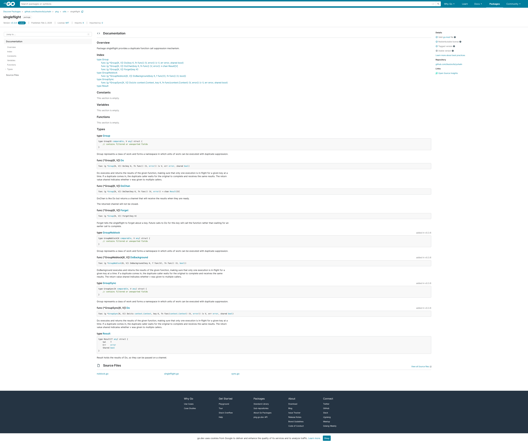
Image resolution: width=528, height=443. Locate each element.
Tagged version (445, 46)
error (151, 166)
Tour (221, 408)
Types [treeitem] (10, 69)
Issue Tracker (294, 412)
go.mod (446, 37)
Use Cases (188, 404)
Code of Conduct (296, 426)
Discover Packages (12, 11)
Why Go (448, 3)
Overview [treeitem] (11, 47)
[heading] (11, 4)
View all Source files (420, 366)
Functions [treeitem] (11, 65)
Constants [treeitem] (11, 56)
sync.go (235, 373)
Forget (124, 210)
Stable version (445, 51)
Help (221, 417)
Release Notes (294, 417)
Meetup (326, 421)
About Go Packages (262, 412)
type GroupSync (105, 79)
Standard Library (261, 404)
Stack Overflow (226, 412)
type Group (103, 59)
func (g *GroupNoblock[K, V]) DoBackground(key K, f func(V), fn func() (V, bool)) (143, 76)
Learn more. (314, 438)
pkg (57, 11)
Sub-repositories (261, 408)
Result (173, 191)
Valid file (446, 37)
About (291, 398)
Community (512, 3)
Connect (328, 398)
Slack (325, 412)
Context (147, 314)
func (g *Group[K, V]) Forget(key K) (119, 69)
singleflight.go (171, 373)
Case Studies (190, 408)
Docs (477, 3)
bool (186, 166)
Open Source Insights (448, 73)
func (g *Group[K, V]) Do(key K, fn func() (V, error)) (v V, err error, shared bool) (142, 62)
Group (106, 135)
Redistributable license (448, 41)
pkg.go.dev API (261, 417)
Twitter (326, 404)
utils (64, 11)
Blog (290, 408)
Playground (224, 404)
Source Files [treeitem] (12, 75)
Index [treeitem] (9, 51)
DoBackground (139, 257)
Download (292, 404)
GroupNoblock (111, 232)
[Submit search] (438, 3)
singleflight (75, 11)
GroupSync (109, 283)
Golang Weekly (329, 426)
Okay (326, 438)
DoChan (125, 185)
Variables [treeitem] (11, 60)
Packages (495, 3)
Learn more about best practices (450, 55)
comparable (118, 141)
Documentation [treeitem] (14, 41)
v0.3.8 (10, 23)
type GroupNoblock (107, 72)
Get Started (225, 398)
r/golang (327, 417)
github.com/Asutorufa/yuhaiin (38, 11)
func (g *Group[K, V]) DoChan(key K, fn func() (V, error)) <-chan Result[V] (139, 66)
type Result (102, 85)
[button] (437, 37)
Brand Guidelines (295, 421)
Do (122, 160)
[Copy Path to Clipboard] (82, 11)
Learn (465, 3)
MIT (67, 23)
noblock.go (102, 373)
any (129, 141)
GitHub (326, 408)
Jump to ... (11, 34)
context (138, 314)
